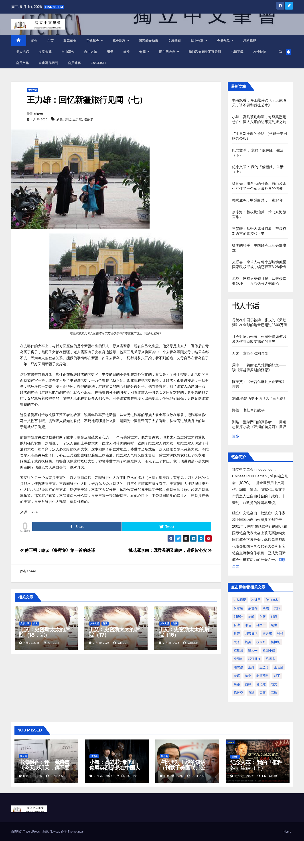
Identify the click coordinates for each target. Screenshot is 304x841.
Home (287, 831)
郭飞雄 (261, 684)
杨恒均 (275, 642)
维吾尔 (88, 119)
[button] (280, 52)
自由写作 (67, 52)
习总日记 (240, 600)
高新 (262, 692)
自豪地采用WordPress (26, 831)
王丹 (251, 667)
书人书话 (22, 52)
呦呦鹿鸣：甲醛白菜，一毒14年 (257, 200)
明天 (110, 52)
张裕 (280, 633)
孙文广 (261, 625)
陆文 (274, 684)
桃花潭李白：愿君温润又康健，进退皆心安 (168, 550)
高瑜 (274, 692)
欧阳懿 (238, 659)
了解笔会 (93, 41)
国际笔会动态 (148, 41)
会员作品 (224, 41)
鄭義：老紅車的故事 (248, 410)
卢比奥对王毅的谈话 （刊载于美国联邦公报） (182, 767)
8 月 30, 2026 (103, 775)
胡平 (277, 676)
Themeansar (76, 831)
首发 (126, 52)
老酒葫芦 (262, 676)
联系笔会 (70, 41)
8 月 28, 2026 (244, 775)
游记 (68, 119)
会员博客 (74, 63)
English (98, 63)
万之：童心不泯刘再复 (250, 353)
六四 (277, 608)
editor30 (58, 775)
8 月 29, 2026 (173, 775)
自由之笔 (90, 52)
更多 (235, 436)
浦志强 (238, 667)
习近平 (256, 600)
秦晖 (237, 676)
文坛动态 (174, 41)
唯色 (248, 625)
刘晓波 (238, 616)
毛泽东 (270, 659)
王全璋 (264, 667)
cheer (38, 114)
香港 (251, 692)
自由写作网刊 (48, 63)
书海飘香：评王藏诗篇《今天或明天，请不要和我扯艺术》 (44, 767)
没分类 (23, 756)
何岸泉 (238, 608)
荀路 (237, 684)
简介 (34, 41)
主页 (50, 41)
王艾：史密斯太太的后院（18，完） (44, 632)
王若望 (278, 667)
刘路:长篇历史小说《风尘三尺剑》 (259, 398)
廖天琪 (267, 633)
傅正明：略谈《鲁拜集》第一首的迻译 (59, 550)
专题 (143, 52)
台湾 (237, 625)
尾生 (274, 625)
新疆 (60, 119)
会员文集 (22, 63)
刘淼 (251, 616)
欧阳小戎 (269, 650)
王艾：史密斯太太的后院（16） (184, 632)
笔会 (248, 676)
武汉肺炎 (254, 659)
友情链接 (259, 52)
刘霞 (274, 616)
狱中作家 (198, 41)
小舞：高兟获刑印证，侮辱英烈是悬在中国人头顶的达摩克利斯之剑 (114, 767)
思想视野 (249, 41)
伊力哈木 (272, 600)
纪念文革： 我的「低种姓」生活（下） (256, 765)
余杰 (266, 608)
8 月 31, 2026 (32, 775)
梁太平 (252, 650)
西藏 (248, 684)
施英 (248, 642)
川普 (237, 633)
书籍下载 (237, 52)
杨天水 (261, 642)
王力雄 (77, 119)
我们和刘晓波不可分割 (205, 52)
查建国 (238, 650)
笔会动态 (120, 41)
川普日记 (251, 633)
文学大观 (45, 52)
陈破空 (238, 692)
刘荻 (262, 616)
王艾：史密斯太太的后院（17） (114, 632)
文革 (237, 642)
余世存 (252, 608)
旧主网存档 (167, 52)
